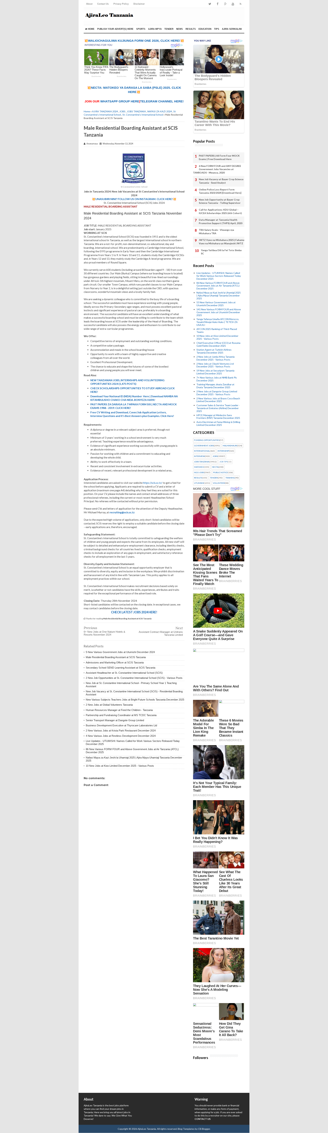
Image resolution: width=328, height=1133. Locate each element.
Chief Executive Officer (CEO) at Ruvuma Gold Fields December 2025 (218, 344)
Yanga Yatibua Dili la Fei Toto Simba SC (221, 252)
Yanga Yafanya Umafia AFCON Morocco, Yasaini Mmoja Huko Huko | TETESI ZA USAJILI (217, 322)
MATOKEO (199, 467)
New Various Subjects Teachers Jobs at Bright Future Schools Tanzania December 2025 (135, 699)
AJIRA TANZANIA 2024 (105, 111)
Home (90, 29)
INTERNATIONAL (202, 451)
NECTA (215, 467)
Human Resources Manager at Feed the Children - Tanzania (119, 710)
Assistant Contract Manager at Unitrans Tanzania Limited (161, 633)
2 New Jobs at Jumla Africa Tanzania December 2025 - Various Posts (215, 358)
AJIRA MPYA (155, 29)
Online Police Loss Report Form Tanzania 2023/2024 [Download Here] (220, 191)
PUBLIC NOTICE (220, 472)
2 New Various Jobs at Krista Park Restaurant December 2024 (121, 730)
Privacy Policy (121, 4)
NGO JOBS (199, 472)
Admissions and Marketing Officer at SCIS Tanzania (115, 662)
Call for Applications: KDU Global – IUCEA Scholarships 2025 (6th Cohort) (220, 211)
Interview (199, 456)
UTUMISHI (199, 483)
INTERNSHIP (223, 451)
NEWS (179, 29)
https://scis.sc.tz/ (152, 482)
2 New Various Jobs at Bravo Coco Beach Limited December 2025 (218, 400)
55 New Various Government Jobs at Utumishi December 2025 (216, 304)
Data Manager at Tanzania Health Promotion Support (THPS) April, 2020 (220, 221)
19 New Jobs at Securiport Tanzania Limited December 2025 (215, 372)
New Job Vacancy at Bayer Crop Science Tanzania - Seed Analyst (221, 181)
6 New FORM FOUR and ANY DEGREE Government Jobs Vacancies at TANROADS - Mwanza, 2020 (217, 169)
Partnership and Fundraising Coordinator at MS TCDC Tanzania (121, 715)
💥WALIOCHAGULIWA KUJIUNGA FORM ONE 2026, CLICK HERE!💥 (134, 40)
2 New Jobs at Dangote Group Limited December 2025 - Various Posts (216, 393)
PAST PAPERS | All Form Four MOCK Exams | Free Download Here (219, 157)
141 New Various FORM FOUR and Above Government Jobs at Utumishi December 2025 (218, 312)
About (89, 4)
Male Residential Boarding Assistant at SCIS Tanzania (116, 657)
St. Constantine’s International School (142, 114)
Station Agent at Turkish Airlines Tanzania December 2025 (213, 351)
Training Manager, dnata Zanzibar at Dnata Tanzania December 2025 (215, 386)
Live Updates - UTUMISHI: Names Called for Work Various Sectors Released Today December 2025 (218, 275)
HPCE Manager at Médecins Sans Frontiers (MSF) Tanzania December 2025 (218, 416)
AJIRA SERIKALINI (232, 29)
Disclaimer (139, 4)
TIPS (216, 29)
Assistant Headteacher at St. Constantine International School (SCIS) (124, 672)
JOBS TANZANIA (136, 111)
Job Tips (224, 462)
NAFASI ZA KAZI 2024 (159, 111)
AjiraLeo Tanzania (147, 1128)
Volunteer (219, 483)
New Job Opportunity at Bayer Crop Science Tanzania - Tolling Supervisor (220, 201)
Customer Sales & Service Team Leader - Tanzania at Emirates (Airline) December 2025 (218, 408)
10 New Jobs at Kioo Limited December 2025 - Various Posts (120, 765)
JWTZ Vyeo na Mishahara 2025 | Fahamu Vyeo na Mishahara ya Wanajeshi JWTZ (221, 241)
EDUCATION (205, 29)
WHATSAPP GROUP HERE (119, 101)
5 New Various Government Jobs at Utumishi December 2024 (120, 652)
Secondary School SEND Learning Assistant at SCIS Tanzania (120, 667)
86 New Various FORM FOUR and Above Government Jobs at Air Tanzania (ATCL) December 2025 (218, 285)
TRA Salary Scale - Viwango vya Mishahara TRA (216, 231)
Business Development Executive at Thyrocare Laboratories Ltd (121, 725)
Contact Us (103, 4)
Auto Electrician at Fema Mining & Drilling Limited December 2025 (218, 423)
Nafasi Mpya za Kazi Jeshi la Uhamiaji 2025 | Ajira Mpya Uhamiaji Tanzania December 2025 (218, 295)
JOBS (122, 111)
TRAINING (230, 478)
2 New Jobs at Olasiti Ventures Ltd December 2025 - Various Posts (215, 365)
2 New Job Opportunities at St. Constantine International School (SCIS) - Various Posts (134, 677)
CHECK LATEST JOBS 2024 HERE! (134, 612)
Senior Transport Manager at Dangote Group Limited (115, 720)
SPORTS (140, 29)
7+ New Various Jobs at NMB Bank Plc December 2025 (216, 379)
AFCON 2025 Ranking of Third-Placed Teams (216, 330)
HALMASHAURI (230, 445)
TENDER (168, 29)
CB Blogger (204, 1128)
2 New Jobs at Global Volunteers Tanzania (109, 704)
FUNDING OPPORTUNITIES (206, 440)
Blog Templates (186, 1128)
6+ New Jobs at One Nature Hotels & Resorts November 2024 (104, 633)
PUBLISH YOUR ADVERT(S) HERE (115, 29)
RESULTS (191, 29)
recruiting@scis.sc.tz (122, 512)
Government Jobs (204, 445)
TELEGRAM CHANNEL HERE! (162, 101)
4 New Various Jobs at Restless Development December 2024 (121, 735)
